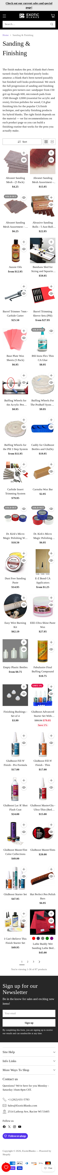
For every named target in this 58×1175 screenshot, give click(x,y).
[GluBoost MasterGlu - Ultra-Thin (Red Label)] (42, 789)
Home (6, 35)
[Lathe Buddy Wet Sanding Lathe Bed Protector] (42, 922)
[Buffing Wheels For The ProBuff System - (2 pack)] (42, 384)
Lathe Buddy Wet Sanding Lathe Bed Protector (42, 948)
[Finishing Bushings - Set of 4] (15, 695)
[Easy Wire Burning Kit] (15, 606)
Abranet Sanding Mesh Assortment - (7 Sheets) (15, 226)
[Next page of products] (39, 962)
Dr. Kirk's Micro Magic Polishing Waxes (42, 538)
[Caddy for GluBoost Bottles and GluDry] (42, 428)
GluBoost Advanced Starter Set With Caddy (42, 716)
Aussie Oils (15, 267)
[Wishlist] (6, 1167)
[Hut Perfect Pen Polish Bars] (42, 877)
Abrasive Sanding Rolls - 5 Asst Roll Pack (42, 226)
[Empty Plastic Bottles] (15, 650)
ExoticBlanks (29, 1151)
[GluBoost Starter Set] (15, 877)
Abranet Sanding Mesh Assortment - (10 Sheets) (42, 182)
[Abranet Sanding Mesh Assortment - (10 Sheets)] (42, 161)
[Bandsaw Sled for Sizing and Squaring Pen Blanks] (42, 250)
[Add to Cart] (24, 153)
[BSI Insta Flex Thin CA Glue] (42, 339)
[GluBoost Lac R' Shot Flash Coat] (15, 789)
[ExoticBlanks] (29, 16)
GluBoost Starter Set (15, 894)
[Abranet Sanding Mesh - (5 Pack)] (15, 161)
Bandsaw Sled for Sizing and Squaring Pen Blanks (42, 271)
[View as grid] (46, 142)
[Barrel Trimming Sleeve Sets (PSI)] (42, 295)
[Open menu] (4, 16)
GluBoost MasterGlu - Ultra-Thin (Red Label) (42, 809)
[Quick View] (24, 160)
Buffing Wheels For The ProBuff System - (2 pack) (42, 404)
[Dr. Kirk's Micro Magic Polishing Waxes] (42, 517)
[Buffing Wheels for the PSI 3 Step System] (15, 428)
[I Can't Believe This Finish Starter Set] (15, 922)
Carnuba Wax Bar (43, 489)
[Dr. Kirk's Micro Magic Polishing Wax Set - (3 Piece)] (15, 517)
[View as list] (52, 142)
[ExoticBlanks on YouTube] (20, 1127)
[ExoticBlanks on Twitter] (9, 1127)
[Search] (51, 24)
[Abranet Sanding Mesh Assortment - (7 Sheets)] (15, 206)
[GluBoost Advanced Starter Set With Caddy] (42, 695)
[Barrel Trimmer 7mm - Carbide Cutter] (15, 295)
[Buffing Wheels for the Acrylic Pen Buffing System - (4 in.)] (15, 384)
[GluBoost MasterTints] (42, 833)
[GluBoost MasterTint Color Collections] (15, 833)
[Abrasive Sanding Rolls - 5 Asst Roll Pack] (42, 206)
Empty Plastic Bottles (15, 667)
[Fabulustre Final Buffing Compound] (42, 650)
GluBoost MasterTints (42, 849)
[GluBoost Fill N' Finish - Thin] (42, 744)
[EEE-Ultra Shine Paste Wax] (42, 606)
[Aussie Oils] (15, 250)
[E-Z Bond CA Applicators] (42, 562)
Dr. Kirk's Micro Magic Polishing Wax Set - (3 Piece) (15, 538)
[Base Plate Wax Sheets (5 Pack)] (15, 339)
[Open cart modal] (52, 16)
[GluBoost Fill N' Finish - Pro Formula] (15, 744)
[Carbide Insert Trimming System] (15, 472)
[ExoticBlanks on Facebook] (4, 1127)
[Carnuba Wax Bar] (42, 472)
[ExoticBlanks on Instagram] (14, 1127)
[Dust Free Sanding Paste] (15, 562)
